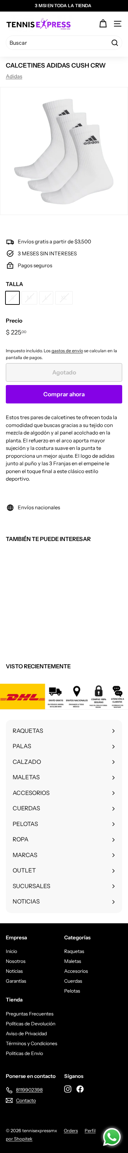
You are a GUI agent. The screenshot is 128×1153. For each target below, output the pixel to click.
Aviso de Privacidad (26, 1033)
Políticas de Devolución (30, 1024)
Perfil (90, 1130)
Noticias (14, 971)
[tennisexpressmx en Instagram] (67, 1089)
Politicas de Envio (24, 1053)
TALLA (14, 284)
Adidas (14, 76)
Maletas (72, 961)
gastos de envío (67, 350)
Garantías (16, 981)
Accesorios (76, 971)
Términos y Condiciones (31, 1043)
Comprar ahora (64, 394)
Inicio (11, 951)
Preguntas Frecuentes (30, 1014)
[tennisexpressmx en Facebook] (80, 1089)
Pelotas (72, 991)
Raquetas (74, 951)
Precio (14, 320)
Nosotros (16, 961)
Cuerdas (73, 981)
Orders (71, 1130)
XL (64, 297)
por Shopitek (19, 1138)
